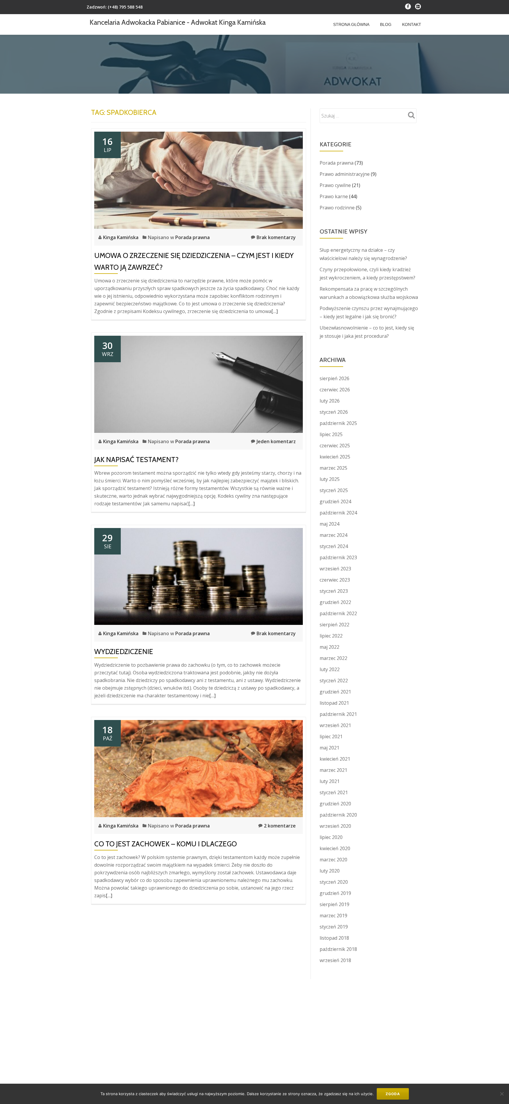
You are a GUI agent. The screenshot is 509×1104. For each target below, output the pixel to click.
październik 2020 (338, 815)
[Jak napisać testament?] (198, 383)
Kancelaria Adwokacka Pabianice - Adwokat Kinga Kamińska (178, 22)
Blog (385, 24)
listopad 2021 (334, 703)
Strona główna (351, 24)
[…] (274, 311)
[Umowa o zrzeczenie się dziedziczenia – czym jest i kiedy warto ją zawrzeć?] (198, 179)
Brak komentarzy (276, 237)
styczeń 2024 (334, 546)
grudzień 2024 (335, 501)
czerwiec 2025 (335, 445)
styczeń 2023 (334, 591)
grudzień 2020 (335, 803)
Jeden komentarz (276, 441)
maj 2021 (329, 747)
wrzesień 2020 (335, 826)
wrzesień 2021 (335, 725)
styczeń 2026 (334, 412)
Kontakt (411, 24)
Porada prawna (192, 237)
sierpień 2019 (334, 904)
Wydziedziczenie (123, 651)
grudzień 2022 (335, 602)
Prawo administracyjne (345, 174)
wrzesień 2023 (335, 568)
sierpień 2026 (334, 378)
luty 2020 (330, 871)
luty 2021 (330, 781)
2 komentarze (280, 825)
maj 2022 (329, 647)
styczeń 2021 (334, 792)
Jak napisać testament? (136, 459)
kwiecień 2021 (335, 759)
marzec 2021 (333, 770)
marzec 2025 (333, 468)
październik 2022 (338, 613)
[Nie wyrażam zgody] (502, 1094)
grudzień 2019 (335, 893)
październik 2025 (338, 423)
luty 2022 (330, 669)
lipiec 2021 (331, 736)
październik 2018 (338, 949)
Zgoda (393, 1094)
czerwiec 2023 (335, 580)
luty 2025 (330, 479)
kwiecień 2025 (335, 456)
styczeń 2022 (334, 680)
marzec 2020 (333, 859)
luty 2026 (330, 401)
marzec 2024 (333, 535)
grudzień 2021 (335, 691)
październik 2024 (338, 512)
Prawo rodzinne (337, 207)
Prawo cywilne (335, 185)
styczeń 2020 (334, 882)
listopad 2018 (334, 938)
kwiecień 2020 (335, 848)
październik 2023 (338, 557)
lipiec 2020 (331, 837)
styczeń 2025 (334, 490)
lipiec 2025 (331, 434)
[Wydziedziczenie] (198, 576)
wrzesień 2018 (335, 960)
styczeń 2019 (334, 926)
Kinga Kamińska (121, 237)
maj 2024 (329, 524)
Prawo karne (334, 196)
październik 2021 (338, 714)
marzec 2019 (333, 915)
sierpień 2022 (334, 624)
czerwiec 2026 (335, 389)
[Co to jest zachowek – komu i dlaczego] (198, 768)
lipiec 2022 (331, 636)
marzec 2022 (333, 658)
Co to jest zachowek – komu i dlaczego (165, 844)
